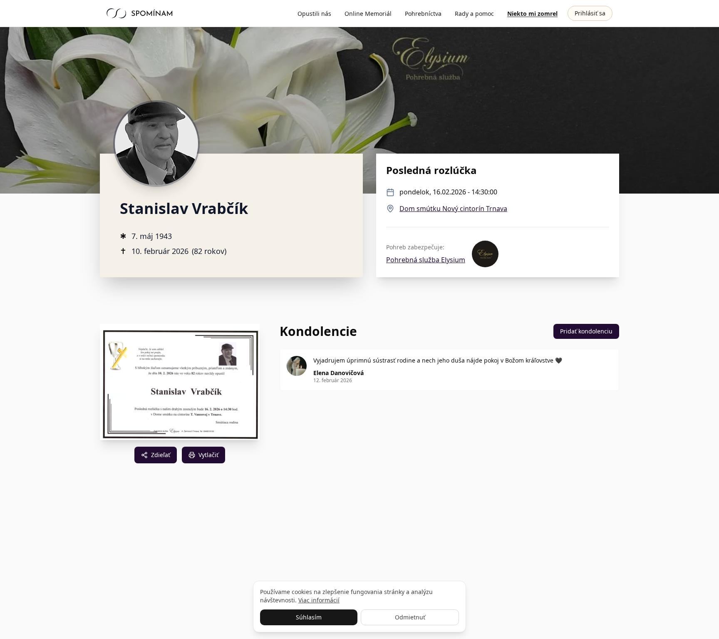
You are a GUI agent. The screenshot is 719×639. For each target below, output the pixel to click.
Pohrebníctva (423, 13)
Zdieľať (160, 455)
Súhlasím (309, 617)
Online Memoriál (368, 13)
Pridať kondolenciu (586, 331)
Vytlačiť (208, 455)
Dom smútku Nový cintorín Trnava (453, 208)
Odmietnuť (410, 617)
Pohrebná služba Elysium (425, 259)
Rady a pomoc (474, 13)
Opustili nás (314, 13)
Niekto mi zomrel (532, 13)
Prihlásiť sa (590, 13)
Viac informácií (319, 600)
